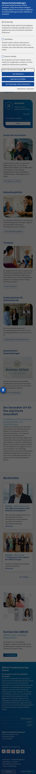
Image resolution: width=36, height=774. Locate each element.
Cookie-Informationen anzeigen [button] (12, 70)
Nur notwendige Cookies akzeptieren (18, 84)
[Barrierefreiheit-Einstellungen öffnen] (3, 390)
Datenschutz (21, 89)
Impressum (30, 89)
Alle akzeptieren (18, 74)
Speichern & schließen (18, 79)
